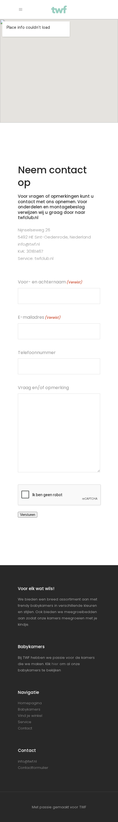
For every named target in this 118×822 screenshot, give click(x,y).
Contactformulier (33, 767)
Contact (25, 728)
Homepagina (30, 703)
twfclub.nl (44, 258)
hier (55, 663)
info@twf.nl (29, 244)
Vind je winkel (30, 715)
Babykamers (29, 709)
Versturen (27, 515)
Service (24, 722)
